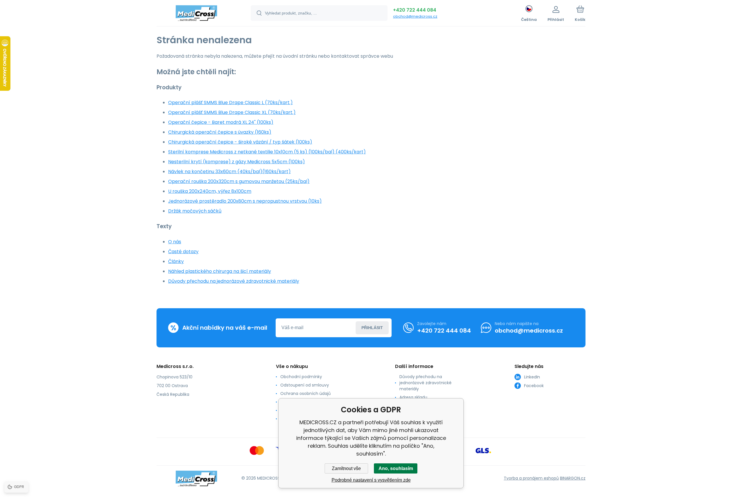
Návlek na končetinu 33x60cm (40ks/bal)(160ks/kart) (229, 171)
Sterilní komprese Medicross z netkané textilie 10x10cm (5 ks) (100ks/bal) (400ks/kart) (267, 151)
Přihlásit (372, 327)
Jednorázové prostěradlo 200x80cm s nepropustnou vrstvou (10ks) (245, 201)
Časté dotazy (183, 251)
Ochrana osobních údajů (305, 393)
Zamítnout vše (346, 468)
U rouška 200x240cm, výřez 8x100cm (209, 191)
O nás (174, 241)
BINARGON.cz (572, 478)
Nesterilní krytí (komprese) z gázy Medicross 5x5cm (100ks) (236, 161)
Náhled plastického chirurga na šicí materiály (219, 271)
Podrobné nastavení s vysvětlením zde (371, 480)
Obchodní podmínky (301, 377)
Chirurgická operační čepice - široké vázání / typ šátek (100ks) (240, 142)
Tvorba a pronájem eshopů (531, 478)
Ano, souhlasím (396, 468)
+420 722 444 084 (414, 10)
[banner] (196, 14)
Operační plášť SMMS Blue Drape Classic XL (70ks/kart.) (232, 112)
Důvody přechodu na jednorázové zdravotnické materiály (233, 281)
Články (176, 261)
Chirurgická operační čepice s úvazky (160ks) (219, 132)
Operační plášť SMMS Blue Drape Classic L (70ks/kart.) (230, 102)
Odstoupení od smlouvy (304, 385)
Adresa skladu (413, 397)
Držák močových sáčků (194, 211)
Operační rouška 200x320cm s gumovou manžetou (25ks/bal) (239, 181)
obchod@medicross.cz (415, 16)
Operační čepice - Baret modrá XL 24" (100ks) (220, 122)
